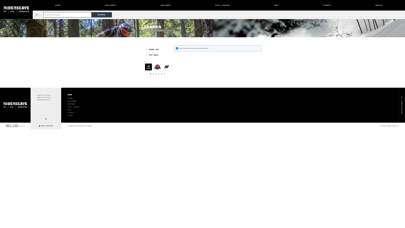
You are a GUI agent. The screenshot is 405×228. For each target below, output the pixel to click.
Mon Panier (166, 5)
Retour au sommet (402, 105)
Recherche (101, 15)
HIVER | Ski (153, 49)
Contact (379, 5)
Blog (276, 5)
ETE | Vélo (153, 55)
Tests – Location (222, 5)
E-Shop (58, 5)
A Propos (327, 5)
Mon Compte (110, 5)
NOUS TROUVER (47, 126)
